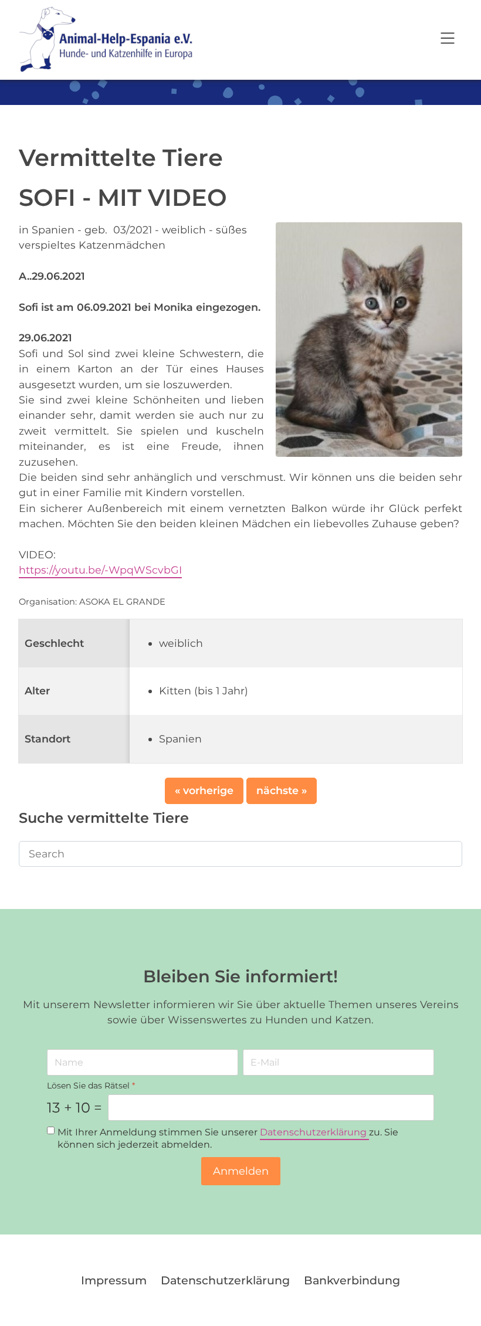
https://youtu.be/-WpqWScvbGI (100, 570)
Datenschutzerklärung (314, 1132)
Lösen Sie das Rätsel (91, 1085)
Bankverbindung (352, 1280)
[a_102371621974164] (369, 338)
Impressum (114, 1280)
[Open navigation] (447, 40)
